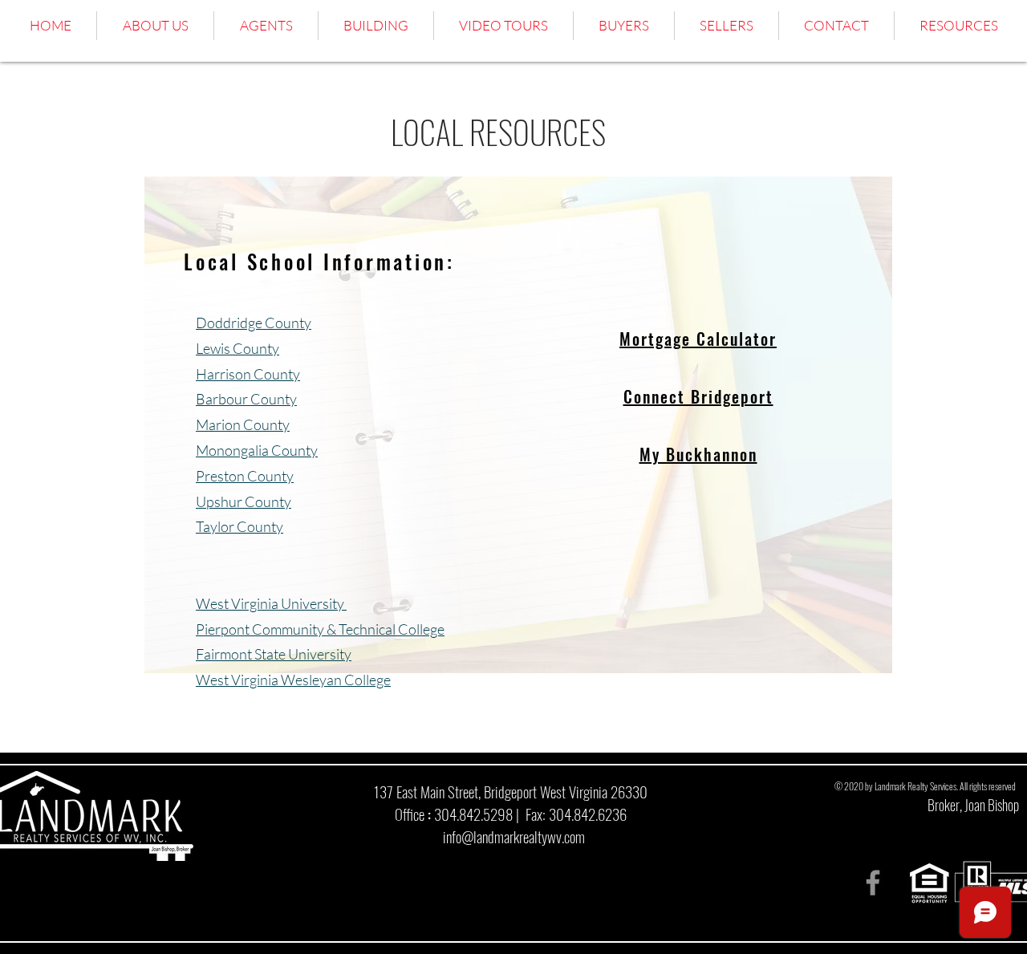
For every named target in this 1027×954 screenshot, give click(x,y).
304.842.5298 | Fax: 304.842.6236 (530, 813)
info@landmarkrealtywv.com (514, 836)
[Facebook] (873, 882)
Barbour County (246, 399)
